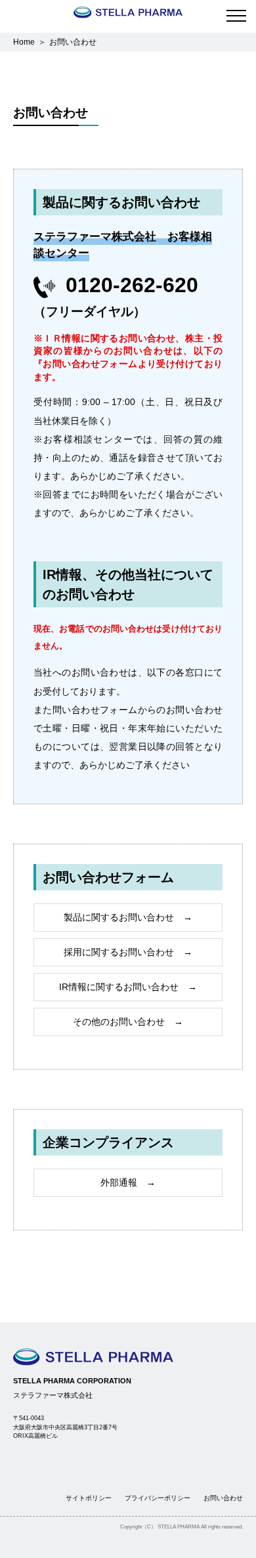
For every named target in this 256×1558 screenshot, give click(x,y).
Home (24, 42)
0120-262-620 (132, 285)
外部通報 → (128, 1182)
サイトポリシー (89, 1498)
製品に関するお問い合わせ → (128, 917)
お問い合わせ (223, 1498)
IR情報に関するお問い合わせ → (128, 987)
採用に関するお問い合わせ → (128, 952)
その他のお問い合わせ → (128, 1021)
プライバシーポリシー (157, 1498)
